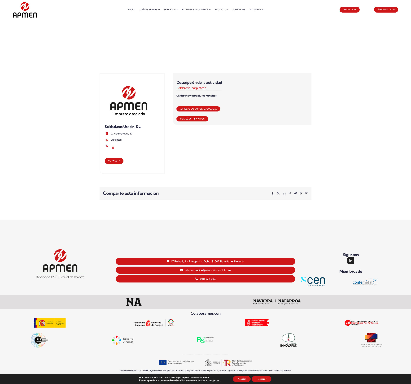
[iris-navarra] (39, 334)
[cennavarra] (313, 278)
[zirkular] (122, 337)
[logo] (25, 3)
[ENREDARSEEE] (205, 336)
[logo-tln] (371, 334)
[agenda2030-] (154, 320)
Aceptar (242, 378)
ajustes (215, 380)
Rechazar (261, 378)
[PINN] (361, 318)
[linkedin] (350, 260)
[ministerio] (50, 319)
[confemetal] (365, 280)
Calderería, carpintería (191, 88)
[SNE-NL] (257, 320)
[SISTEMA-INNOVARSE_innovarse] (288, 333)
